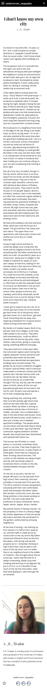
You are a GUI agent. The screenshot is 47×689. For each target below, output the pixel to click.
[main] (23, 21)
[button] (3, 3)
